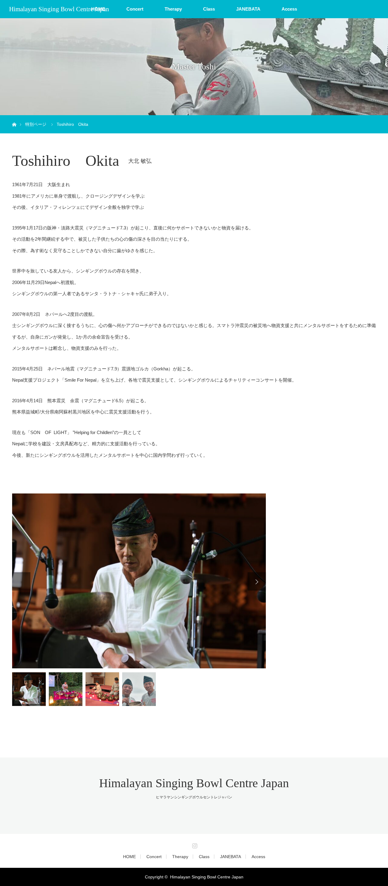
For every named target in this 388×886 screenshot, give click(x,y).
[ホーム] (14, 117)
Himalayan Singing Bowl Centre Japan (59, 9)
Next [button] (257, 581)
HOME (129, 856)
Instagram (194, 844)
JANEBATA (248, 9)
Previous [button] (21, 581)
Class (209, 9)
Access (289, 9)
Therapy (173, 9)
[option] (139, 581)
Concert (134, 9)
